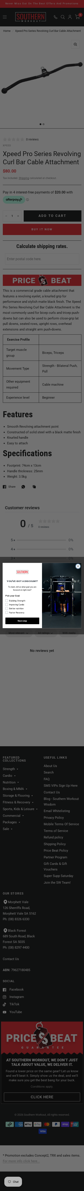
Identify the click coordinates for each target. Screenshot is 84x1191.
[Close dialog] (78, 566)
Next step (22, 621)
